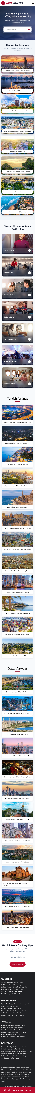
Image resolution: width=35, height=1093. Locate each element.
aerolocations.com (13, 1086)
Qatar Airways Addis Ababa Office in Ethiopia (17, 713)
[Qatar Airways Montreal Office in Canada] (17, 852)
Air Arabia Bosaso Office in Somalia (11, 1008)
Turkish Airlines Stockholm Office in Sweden (17, 635)
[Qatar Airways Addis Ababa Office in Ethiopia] (17, 703)
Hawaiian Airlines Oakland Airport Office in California (16, 1051)
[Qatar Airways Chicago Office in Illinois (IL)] (17, 746)
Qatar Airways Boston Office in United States (17, 841)
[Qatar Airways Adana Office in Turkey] (17, 724)
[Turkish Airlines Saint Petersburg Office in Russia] (17, 412)
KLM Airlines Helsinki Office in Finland (12, 1028)
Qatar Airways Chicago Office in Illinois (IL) (17, 756)
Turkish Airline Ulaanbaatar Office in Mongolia (17, 550)
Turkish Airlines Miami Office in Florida (17, 592)
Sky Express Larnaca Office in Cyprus (12, 982)
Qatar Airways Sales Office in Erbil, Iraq (17, 692)
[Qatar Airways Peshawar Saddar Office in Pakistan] (17, 873)
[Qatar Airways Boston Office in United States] (17, 830)
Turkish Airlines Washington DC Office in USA (17, 528)
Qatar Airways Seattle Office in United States (17, 798)
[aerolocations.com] (12, 3)
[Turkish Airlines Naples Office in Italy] (17, 454)
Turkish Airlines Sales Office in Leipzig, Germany (17, 486)
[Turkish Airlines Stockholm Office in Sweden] (17, 624)
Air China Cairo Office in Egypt (10, 1058)
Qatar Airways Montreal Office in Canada (17, 862)
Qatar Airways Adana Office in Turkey (17, 734)
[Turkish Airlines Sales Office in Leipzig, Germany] (17, 476)
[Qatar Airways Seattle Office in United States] (17, 788)
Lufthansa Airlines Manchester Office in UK (13, 1032)
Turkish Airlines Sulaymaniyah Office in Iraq (17, 443)
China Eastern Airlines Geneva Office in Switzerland (16, 1030)
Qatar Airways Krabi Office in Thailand (17, 819)
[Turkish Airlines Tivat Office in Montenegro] (17, 603)
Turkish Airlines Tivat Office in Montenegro (17, 613)
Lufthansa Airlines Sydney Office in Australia (14, 987)
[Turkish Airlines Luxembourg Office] (17, 646)
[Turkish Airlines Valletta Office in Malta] (17, 497)
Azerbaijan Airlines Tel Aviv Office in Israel (13, 1054)
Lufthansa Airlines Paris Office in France (12, 1015)
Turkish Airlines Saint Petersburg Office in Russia (17, 422)
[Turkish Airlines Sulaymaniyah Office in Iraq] (17, 433)
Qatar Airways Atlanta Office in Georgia (17, 928)
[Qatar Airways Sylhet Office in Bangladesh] (17, 896)
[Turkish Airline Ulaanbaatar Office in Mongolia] (17, 539)
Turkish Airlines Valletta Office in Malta (17, 507)
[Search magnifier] (29, 30)
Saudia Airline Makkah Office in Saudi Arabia (14, 1011)
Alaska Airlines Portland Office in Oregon (13, 1025)
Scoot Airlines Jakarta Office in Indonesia (13, 994)
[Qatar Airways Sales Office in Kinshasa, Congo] (17, 767)
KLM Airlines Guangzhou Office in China (13, 1037)
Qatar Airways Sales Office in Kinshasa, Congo (17, 777)
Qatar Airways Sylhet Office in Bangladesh (17, 906)
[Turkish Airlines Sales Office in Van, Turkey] (17, 561)
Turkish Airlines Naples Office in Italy (17, 465)
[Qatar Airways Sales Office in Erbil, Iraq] (17, 682)
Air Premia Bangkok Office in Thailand (12, 989)
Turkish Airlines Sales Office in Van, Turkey (17, 571)
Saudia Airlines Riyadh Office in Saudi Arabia (14, 1047)
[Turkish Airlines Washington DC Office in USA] (17, 518)
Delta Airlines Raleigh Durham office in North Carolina (17, 1004)
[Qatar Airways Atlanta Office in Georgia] (17, 917)
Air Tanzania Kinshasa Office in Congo (12, 992)
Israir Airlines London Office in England (12, 1049)
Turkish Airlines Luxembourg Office (17, 656)
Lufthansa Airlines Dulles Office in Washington (14, 1056)
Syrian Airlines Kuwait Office (9, 1006)
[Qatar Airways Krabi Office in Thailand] (17, 809)
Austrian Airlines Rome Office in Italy (11, 1034)
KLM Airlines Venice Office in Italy (11, 985)
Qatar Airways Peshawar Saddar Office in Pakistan (15, 884)
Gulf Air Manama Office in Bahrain (11, 1013)
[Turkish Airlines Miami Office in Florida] (17, 582)
